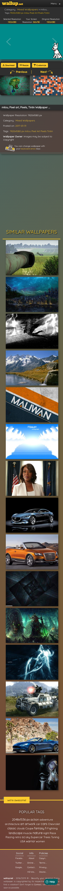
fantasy (39, 828)
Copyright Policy (43, 858)
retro (18, 837)
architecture (12, 824)
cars (44, 824)
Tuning (55, 837)
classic (11, 828)
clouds (21, 828)
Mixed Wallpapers (25, 120)
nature (38, 833)
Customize (41, 65)
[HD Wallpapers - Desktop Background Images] (12, 3)
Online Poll (31, 862)
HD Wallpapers (31, 872)
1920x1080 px (17, 131)
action (34, 819)
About (31, 858)
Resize (25, 65)
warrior (30, 841)
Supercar (37, 837)
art (22, 824)
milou (28, 131)
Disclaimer (43, 872)
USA (22, 841)
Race (53, 833)
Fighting (52, 828)
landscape (15, 833)
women (40, 841)
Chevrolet (54, 824)
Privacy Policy (43, 867)
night (46, 833)
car (38, 824)
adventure (46, 819)
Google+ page (19, 867)
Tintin (50, 131)
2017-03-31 (20, 125)
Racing (10, 837)
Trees (46, 837)
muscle (27, 833)
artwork (30, 824)
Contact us (31, 867)
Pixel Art (35, 131)
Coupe (29, 828)
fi (46, 828)
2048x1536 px (21, 819)
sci (23, 837)
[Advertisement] (31, 192)
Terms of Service (43, 862)
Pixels (43, 131)
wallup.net (8, 878)
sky (28, 837)
